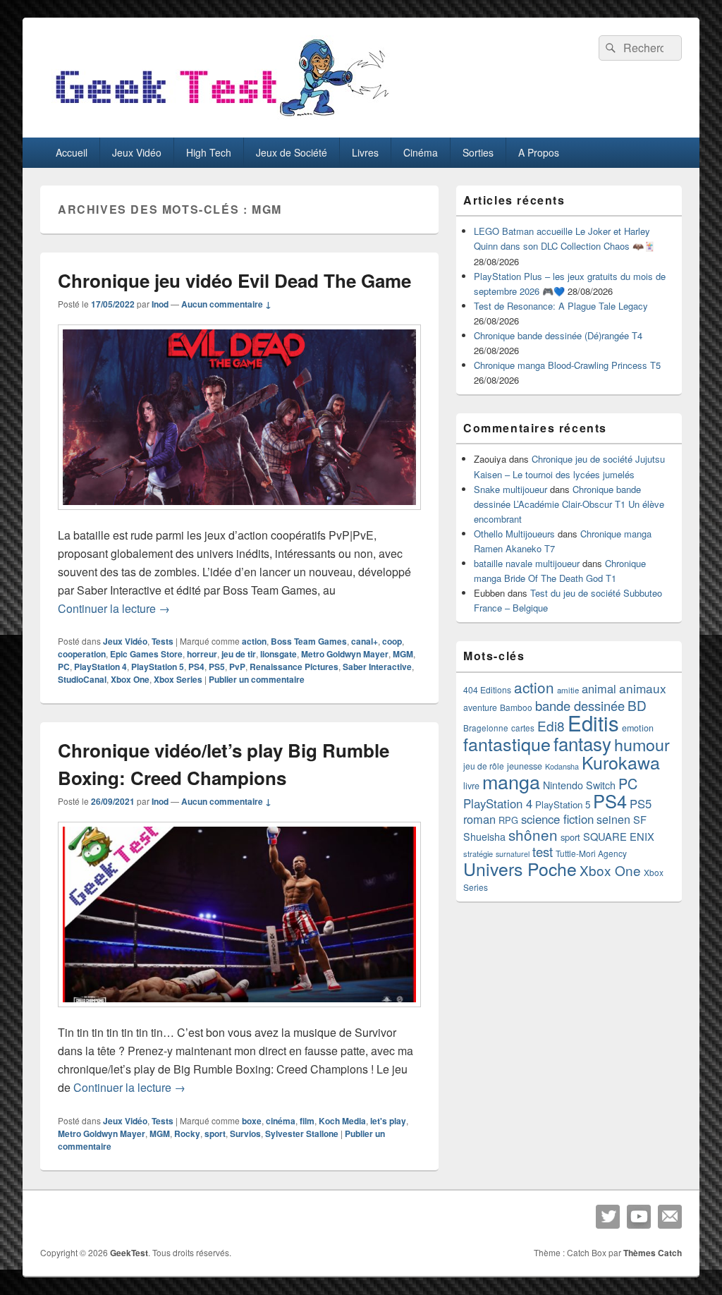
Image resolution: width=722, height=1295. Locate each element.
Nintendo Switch (579, 785)
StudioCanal (82, 679)
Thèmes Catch (652, 1252)
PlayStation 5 (157, 666)
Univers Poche (520, 868)
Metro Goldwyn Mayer (344, 654)
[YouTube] (639, 1217)
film (307, 1120)
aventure (480, 707)
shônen (533, 834)
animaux (642, 688)
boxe (252, 1120)
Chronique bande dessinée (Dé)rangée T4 (558, 335)
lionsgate (278, 654)
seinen (613, 819)
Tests (162, 641)
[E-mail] (670, 1217)
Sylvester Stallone (301, 1133)
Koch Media (342, 1120)
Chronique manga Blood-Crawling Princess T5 (567, 365)
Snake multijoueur (510, 489)
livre (471, 785)
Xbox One (130, 679)
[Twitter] (608, 1217)
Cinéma (420, 152)
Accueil (71, 152)
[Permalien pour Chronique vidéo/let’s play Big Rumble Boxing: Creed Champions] (239, 1014)
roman (479, 818)
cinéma (280, 1120)
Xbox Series (178, 679)
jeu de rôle (483, 766)
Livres (365, 152)
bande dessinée (580, 705)
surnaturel (513, 854)
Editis (593, 722)
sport (215, 1133)
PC (64, 666)
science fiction (557, 818)
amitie (568, 689)
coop (392, 641)
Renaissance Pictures (294, 666)
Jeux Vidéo (136, 152)
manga (511, 781)
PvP (237, 666)
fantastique (507, 743)
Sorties (478, 152)
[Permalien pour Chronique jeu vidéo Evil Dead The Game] (239, 517)
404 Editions (487, 689)
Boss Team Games (309, 641)
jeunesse (524, 766)
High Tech (208, 152)
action (254, 641)
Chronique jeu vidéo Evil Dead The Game (234, 280)
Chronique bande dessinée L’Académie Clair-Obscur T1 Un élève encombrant (569, 503)
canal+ (364, 641)
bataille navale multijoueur (527, 563)
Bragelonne (485, 728)
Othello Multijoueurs (514, 533)
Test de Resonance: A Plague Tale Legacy (561, 305)
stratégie (478, 853)
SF (640, 819)
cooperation (82, 654)
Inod (160, 304)
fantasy (582, 743)
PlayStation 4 (100, 666)
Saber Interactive (377, 666)
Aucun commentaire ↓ (226, 304)
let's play (388, 1120)
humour (642, 744)
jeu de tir (238, 654)
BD (637, 705)
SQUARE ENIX (618, 836)
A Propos (538, 152)
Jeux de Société (291, 152)
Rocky (187, 1133)
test (542, 851)
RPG (508, 820)
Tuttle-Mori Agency (591, 853)
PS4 (196, 666)
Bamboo (516, 707)
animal (599, 688)
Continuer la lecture (114, 608)
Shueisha (484, 836)
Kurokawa (621, 761)
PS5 (217, 666)
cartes (522, 728)
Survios (245, 1133)
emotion (638, 728)
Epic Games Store (146, 654)
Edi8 (551, 725)
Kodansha (562, 766)
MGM (403, 654)
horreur (202, 654)
